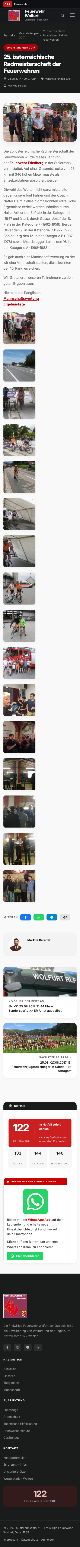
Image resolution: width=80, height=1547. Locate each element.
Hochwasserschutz (16, 1431)
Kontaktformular (14, 1457)
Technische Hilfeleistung (20, 1423)
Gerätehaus (11, 1437)
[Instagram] (17, 1347)
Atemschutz (11, 1416)
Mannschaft (11, 1389)
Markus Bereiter (18, 85)
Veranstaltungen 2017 (29, 35)
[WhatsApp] (38, 1347)
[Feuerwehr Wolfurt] (14, 15)
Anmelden (48, 1539)
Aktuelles (9, 1369)
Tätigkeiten (11, 1382)
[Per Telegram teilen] (52, 917)
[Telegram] (28, 1347)
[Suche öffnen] (62, 15)
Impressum (10, 1539)
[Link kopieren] (65, 917)
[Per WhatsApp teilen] (38, 917)
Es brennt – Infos (15, 1464)
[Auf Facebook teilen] (25, 917)
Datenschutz (29, 1539)
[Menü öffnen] (72, 15)
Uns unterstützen (15, 1471)
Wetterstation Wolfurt (18, 1478)
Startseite (9, 35)
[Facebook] (7, 1347)
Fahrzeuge (10, 1410)
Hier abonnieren (27, 1256)
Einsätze (9, 1376)
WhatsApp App (39, 1219)
